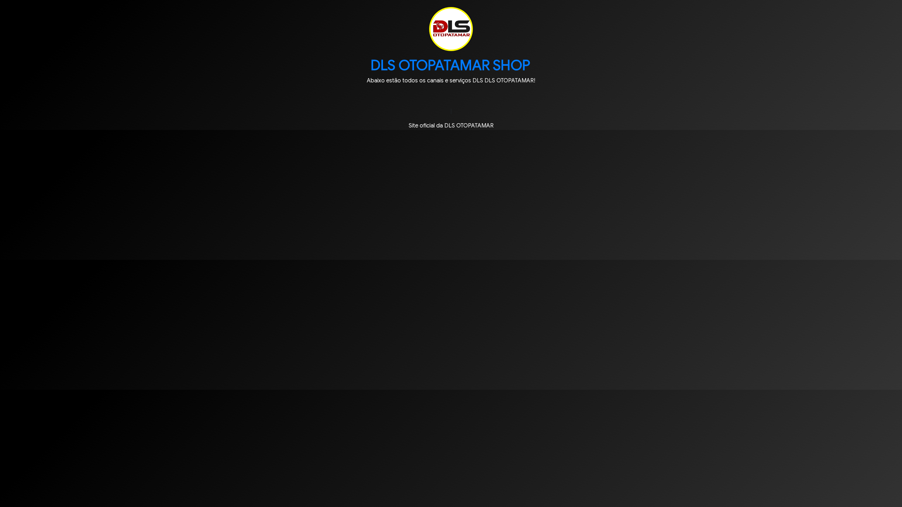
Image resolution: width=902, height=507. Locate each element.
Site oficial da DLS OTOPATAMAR (451, 125)
